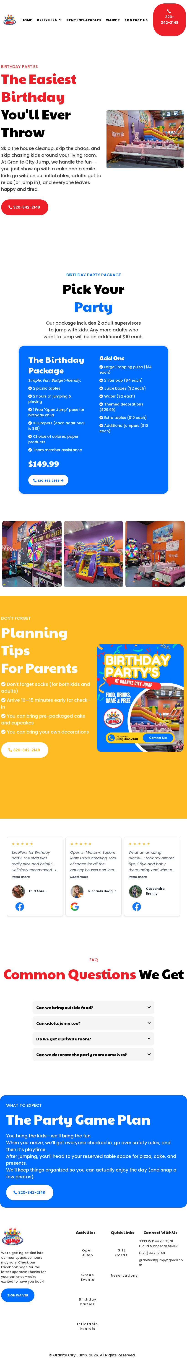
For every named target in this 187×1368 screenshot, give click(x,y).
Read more (21, 877)
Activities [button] (47, 19)
